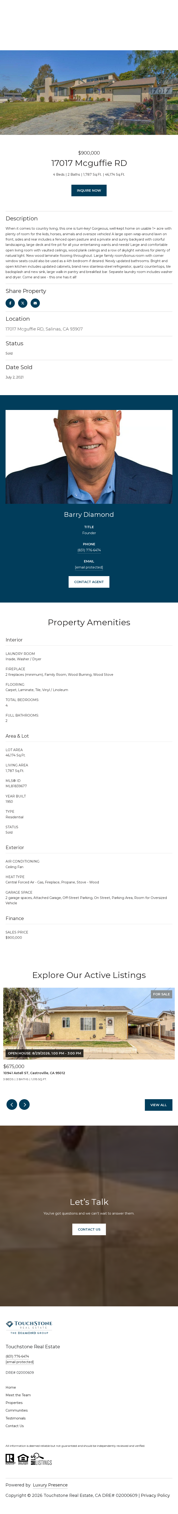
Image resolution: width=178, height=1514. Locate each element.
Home (11, 1387)
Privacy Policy (155, 1495)
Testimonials (15, 1418)
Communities (17, 1410)
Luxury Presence (50, 1485)
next (24, 1104)
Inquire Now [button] (89, 190)
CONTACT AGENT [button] (89, 582)
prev (11, 1104)
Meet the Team (18, 1395)
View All (158, 1105)
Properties (14, 1403)
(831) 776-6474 (89, 550)
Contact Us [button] (89, 1229)
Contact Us (15, 1426)
